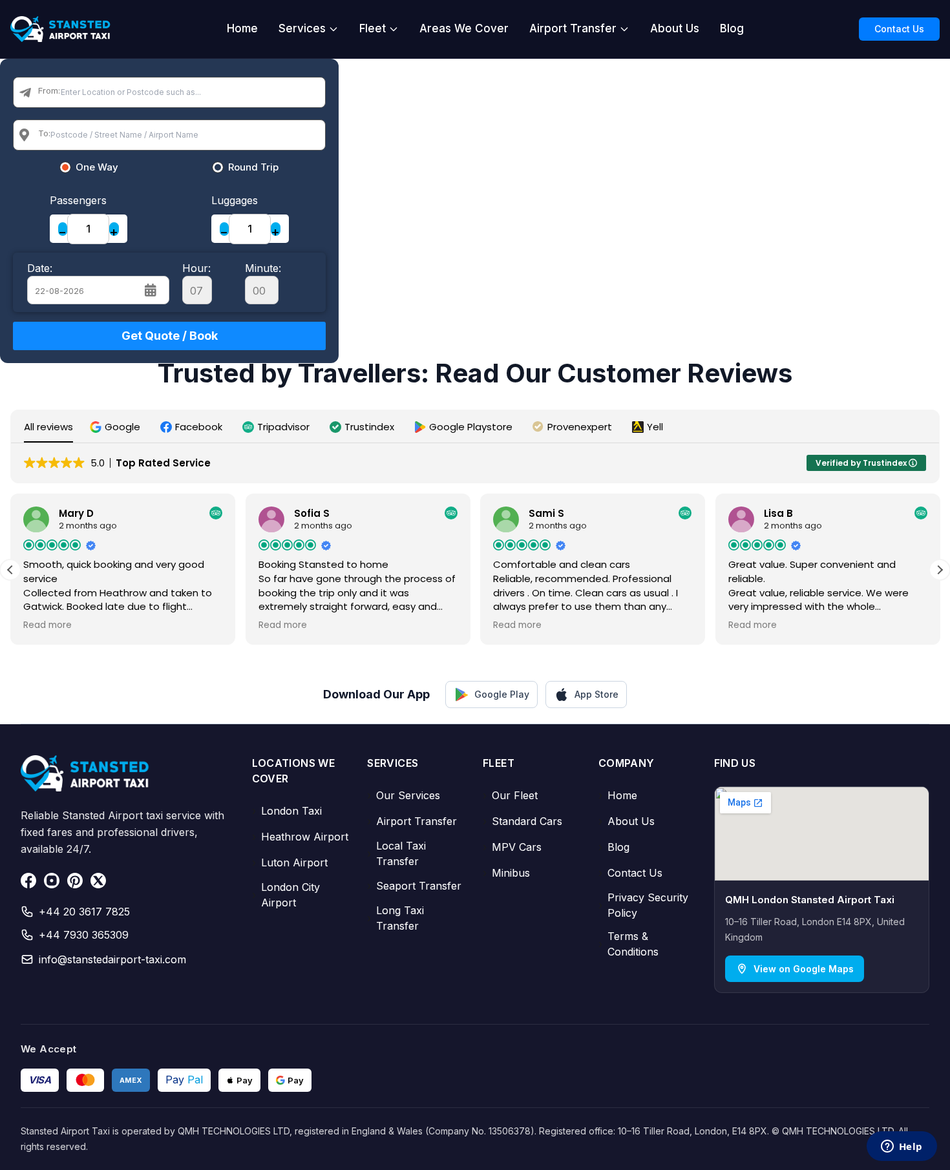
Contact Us (899, 28)
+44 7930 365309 (84, 934)
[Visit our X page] (98, 880)
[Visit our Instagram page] (51, 880)
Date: (39, 268)
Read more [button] (47, 625)
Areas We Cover (464, 28)
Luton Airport (290, 862)
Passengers (78, 200)
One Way (97, 167)
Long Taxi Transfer (395, 918)
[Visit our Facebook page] (28, 880)
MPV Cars (512, 847)
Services (302, 28)
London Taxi (287, 810)
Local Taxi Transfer (396, 853)
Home (242, 28)
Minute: (263, 268)
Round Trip (253, 167)
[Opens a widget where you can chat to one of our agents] (901, 1147)
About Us (674, 28)
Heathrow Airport (300, 836)
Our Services (403, 795)
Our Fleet (510, 795)
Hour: (196, 268)
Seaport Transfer (414, 885)
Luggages (234, 200)
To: (44, 133)
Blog (732, 28)
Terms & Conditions (628, 944)
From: (49, 90)
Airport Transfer (573, 28)
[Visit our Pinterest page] (75, 880)
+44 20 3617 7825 (84, 911)
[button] (116, 427)
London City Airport (286, 895)
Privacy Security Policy (643, 905)
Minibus (506, 872)
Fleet (372, 28)
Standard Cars (522, 821)
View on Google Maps (804, 968)
